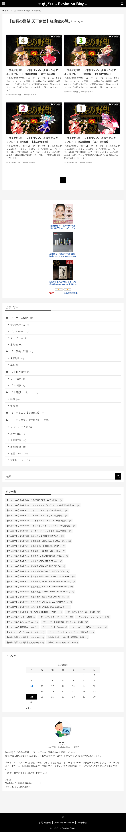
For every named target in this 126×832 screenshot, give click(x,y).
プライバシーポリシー (64, 822)
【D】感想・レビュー (23, 392)
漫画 (14, 405)
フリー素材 (17, 378)
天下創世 (17, 358)
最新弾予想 (18, 440)
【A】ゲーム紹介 (21, 317)
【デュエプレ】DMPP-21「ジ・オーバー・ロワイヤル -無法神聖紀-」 (38, 530)
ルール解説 (17, 433)
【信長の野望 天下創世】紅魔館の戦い (25, 642)
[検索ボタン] (122, 3)
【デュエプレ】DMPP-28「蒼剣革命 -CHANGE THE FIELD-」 (35, 566)
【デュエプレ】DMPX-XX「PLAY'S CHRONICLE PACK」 (34, 611)
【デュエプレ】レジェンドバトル (92, 616)
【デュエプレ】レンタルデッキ (22, 622)
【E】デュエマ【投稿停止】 (26, 412)
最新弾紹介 (18, 446)
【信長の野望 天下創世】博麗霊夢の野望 (67, 637)
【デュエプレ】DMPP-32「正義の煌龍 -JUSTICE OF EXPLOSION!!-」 (39, 586)
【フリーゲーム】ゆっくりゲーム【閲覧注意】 (71, 632)
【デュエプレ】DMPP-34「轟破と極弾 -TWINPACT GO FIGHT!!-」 (37, 596)
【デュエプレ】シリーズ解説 (20, 616)
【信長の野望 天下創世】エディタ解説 (25, 637)
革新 (14, 364)
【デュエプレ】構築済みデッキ (22, 627)
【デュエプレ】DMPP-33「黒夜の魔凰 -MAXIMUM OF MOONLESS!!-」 (40, 591)
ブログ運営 (17, 385)
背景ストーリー (20, 459)
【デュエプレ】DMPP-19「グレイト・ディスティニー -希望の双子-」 (38, 520)
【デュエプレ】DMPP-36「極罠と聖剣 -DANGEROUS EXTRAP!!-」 (38, 606)
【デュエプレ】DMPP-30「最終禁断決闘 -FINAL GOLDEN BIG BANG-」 (40, 576)
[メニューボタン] (3, 3)
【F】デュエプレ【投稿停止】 (29, 420)
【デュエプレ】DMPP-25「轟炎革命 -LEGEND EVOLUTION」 (35, 550)
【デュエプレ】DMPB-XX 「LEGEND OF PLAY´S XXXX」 (34, 500)
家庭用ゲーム (18, 344)
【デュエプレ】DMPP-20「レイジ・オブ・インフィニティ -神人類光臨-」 (40, 525)
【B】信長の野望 (21, 351)
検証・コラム (19, 453)
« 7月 (28, 708)
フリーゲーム (19, 337)
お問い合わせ (45, 822)
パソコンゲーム (19, 331)
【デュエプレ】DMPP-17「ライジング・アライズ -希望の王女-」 (36, 510)
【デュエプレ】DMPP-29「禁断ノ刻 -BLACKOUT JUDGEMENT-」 (37, 571)
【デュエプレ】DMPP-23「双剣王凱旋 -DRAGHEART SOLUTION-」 (38, 540)
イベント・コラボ (21, 427)
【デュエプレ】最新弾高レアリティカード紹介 (65, 622)
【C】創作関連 (19, 371)
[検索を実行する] (118, 476)
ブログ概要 (82, 822)
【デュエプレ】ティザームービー (56, 616)
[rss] (63, 817)
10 (31, 686)
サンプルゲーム (19, 324)
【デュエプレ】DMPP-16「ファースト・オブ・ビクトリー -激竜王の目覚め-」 (42, 505)
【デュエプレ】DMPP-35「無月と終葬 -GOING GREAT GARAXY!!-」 (39, 601)
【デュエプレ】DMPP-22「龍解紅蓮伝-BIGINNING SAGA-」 (35, 535)
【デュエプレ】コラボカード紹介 (83, 611)
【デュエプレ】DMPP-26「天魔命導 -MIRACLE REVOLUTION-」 (37, 556)
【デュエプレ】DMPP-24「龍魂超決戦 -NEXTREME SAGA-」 (35, 545)
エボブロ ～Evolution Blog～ (63, 4)
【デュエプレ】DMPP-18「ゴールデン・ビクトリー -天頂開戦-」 (36, 515)
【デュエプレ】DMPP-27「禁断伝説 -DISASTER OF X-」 (34, 561)
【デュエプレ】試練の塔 (54, 627)
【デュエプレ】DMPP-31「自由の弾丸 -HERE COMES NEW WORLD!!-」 (40, 581)
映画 (15, 399)
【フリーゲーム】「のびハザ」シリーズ (25, 632)
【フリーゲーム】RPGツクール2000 (88, 627)
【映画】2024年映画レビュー (62, 642)
